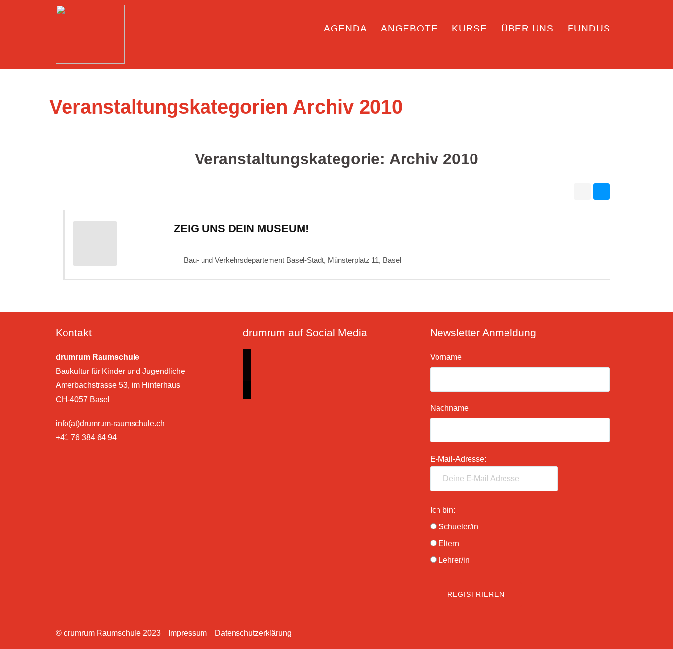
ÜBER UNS (527, 28)
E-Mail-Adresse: (458, 459)
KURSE (469, 28)
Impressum (187, 633)
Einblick (296, 35)
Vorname (446, 357)
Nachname (449, 408)
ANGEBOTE (409, 28)
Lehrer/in (454, 560)
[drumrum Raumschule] (90, 34)
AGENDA (345, 28)
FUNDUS (589, 28)
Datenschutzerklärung (253, 633)
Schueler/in (458, 527)
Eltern (448, 543)
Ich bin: (442, 510)
